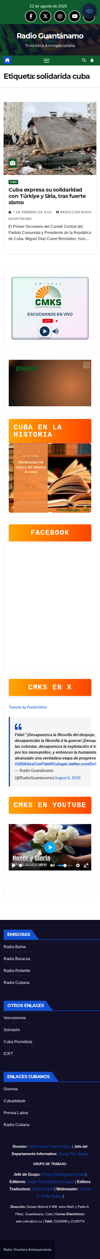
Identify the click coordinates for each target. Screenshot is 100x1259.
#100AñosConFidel (32, 764)
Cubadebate (14, 1101)
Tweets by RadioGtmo (28, 707)
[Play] (44, 331)
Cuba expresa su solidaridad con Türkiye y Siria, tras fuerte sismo (47, 196)
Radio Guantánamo (50, 35)
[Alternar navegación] (46, 60)
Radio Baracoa (17, 959)
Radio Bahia (15, 947)
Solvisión (12, 1030)
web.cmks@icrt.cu (29, 1221)
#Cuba (56, 764)
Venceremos (15, 1018)
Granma (11, 1089)
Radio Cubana (16, 983)
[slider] (28, 865)
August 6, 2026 (68, 778)
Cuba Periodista (18, 1042)
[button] (84, 60)
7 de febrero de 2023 (33, 212)
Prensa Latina (16, 1113)
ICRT (8, 1054)
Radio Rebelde (17, 971)
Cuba (13, 182)
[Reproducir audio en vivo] (89, 11)
